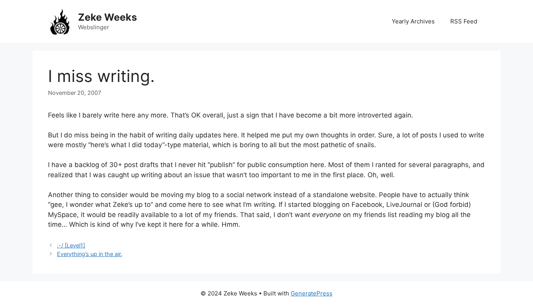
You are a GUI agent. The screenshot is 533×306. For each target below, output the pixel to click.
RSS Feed (463, 21)
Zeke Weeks (107, 17)
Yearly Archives (413, 21)
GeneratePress (311, 293)
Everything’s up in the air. (89, 254)
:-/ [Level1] (71, 245)
